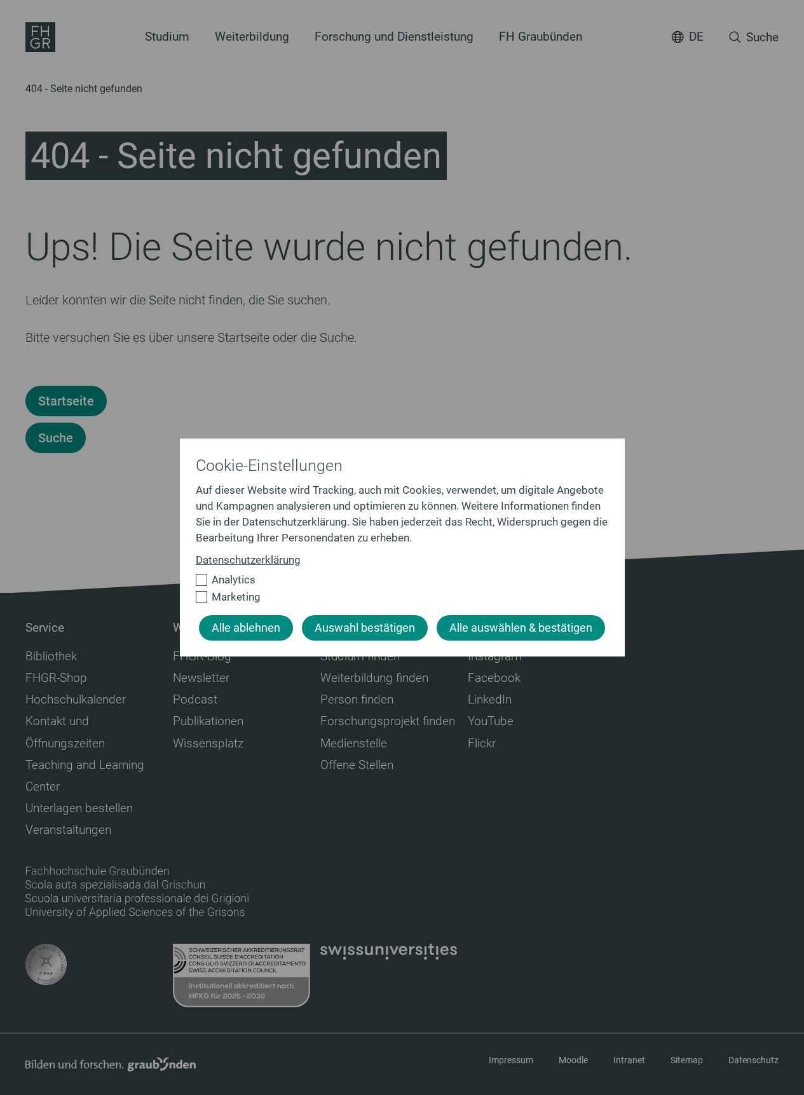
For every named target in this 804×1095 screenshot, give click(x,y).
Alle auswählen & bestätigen (520, 628)
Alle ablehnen (246, 628)
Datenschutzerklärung (248, 560)
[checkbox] (397, 580)
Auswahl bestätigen (365, 628)
